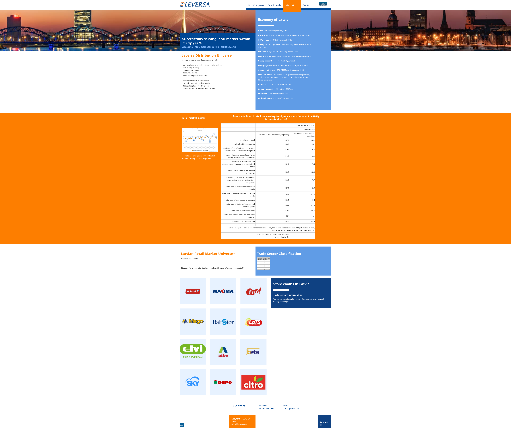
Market (290, 5)
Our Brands (274, 5)
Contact (307, 5)
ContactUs (324, 423)
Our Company (256, 5)
